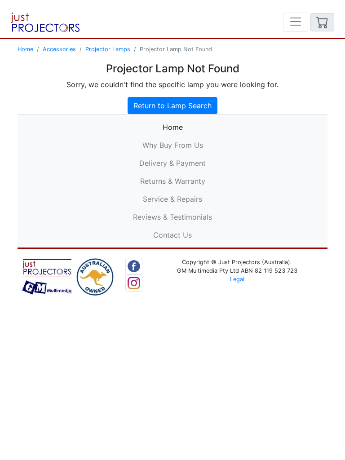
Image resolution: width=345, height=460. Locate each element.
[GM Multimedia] (47, 276)
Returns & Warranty (172, 181)
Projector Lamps (107, 49)
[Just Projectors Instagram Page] (133, 282)
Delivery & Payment (172, 163)
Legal (237, 279)
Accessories (59, 49)
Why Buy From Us (172, 145)
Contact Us (172, 234)
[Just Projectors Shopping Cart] (322, 22)
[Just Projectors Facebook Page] (133, 265)
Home (25, 49)
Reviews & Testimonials (172, 216)
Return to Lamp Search (172, 105)
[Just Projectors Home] (45, 22)
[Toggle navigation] (295, 22)
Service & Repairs (172, 199)
